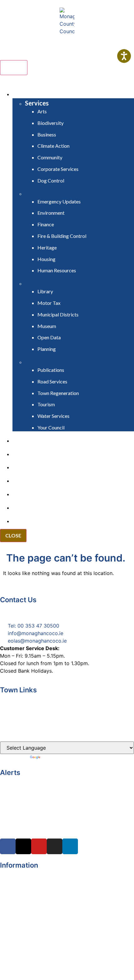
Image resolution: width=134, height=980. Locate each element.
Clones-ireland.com (23, 733)
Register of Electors (23, 872)
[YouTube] (39, 846)
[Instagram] (54, 846)
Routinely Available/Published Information (49, 910)
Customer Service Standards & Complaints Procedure (63, 902)
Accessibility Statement (27, 917)
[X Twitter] (23, 846)
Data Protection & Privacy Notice (39, 895)
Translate (52, 758)
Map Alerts (13, 932)
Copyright (12, 880)
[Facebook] (8, 846)
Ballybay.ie (12, 697)
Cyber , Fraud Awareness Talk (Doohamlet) (50, 780)
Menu (13, 67)
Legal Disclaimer (19, 887)
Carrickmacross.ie (21, 709)
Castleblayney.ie (19, 721)
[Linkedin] (70, 846)
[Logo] (67, 21)
